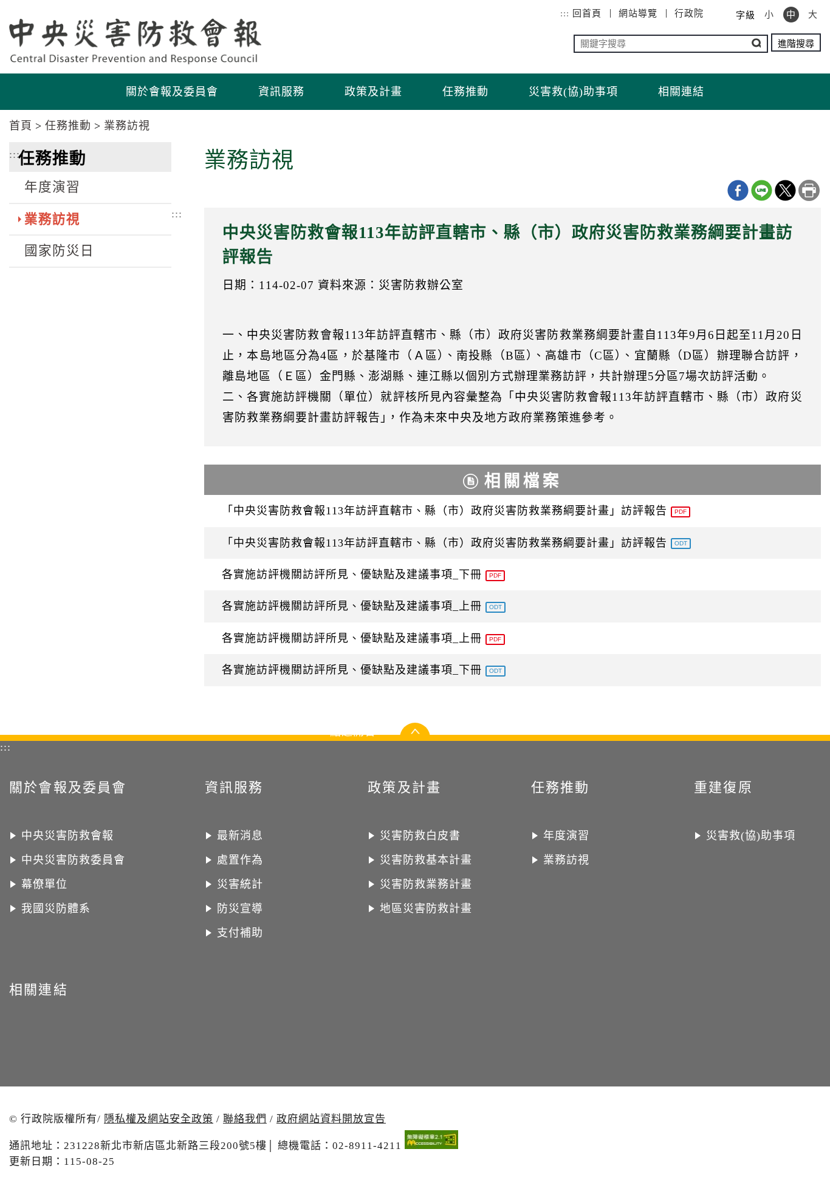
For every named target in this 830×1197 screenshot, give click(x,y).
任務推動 (465, 92)
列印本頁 (809, 190)
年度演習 (52, 187)
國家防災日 (59, 251)
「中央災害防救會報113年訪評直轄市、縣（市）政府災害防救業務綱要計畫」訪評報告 (454, 511)
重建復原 (723, 787)
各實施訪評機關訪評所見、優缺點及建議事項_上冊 (362, 606)
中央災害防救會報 (67, 836)
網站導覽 (638, 13)
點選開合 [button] (415, 735)
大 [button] (813, 14)
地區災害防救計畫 (426, 908)
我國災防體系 (56, 908)
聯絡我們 (245, 1119)
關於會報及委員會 (172, 92)
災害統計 (240, 884)
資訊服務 (281, 92)
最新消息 (240, 836)
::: (564, 13)
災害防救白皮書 (420, 836)
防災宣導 (240, 908)
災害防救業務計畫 (426, 884)
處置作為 (240, 860)
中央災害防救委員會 (73, 860)
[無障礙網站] (431, 1142)
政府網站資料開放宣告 (331, 1119)
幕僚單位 (44, 884)
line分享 (761, 190)
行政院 (689, 13)
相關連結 (681, 92)
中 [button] (791, 14)
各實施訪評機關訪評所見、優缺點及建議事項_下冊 (361, 574)
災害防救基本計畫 (426, 860)
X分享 (785, 190)
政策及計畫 (373, 92)
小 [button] (769, 14)
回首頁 (587, 13)
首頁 (20, 126)
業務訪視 (127, 126)
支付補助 (240, 933)
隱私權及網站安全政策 (158, 1119)
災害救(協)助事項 (573, 92)
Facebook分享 (738, 190)
